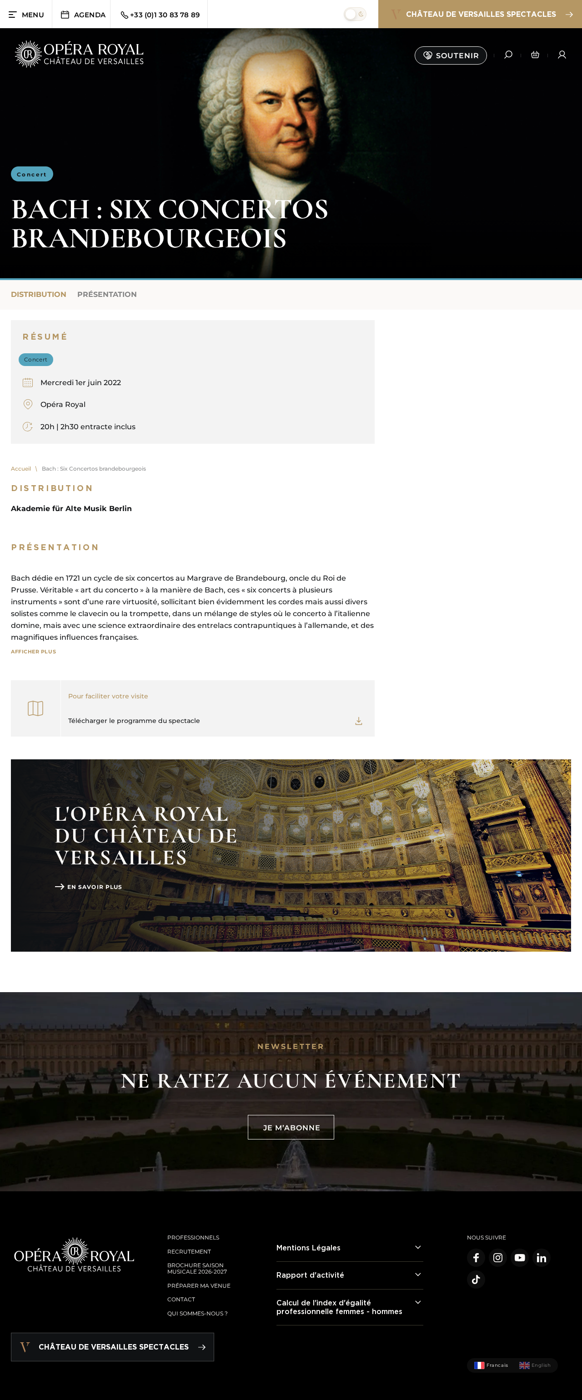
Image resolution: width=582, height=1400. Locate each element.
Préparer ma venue (199, 1285)
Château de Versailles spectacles (481, 14)
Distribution (38, 294)
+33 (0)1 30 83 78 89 (165, 14)
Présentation (107, 294)
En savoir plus (94, 886)
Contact (181, 1299)
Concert (32, 174)
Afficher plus (33, 651)
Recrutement (189, 1251)
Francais (497, 1365)
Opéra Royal (62, 404)
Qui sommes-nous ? (197, 1313)
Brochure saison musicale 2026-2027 (197, 1268)
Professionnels (193, 1237)
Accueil (21, 468)
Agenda (89, 14)
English (541, 1365)
